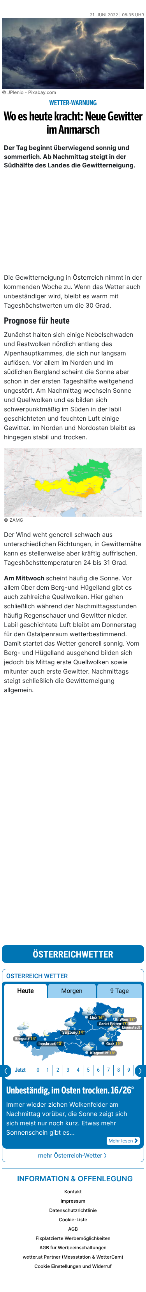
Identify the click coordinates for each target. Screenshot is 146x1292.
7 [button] (108, 1070)
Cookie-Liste (73, 1219)
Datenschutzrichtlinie (73, 1210)
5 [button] (88, 1070)
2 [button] (57, 1070)
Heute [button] (25, 990)
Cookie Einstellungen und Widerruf (73, 1266)
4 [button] (78, 1070)
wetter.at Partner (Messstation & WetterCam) (73, 1257)
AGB (73, 1229)
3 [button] (68, 1070)
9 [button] (128, 1070)
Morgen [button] (72, 990)
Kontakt (72, 1191)
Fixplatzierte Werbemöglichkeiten (72, 1238)
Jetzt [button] (20, 1070)
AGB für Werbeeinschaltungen (73, 1247)
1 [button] (47, 1070)
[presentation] (5, 1071)
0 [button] (38, 1070)
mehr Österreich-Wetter (70, 1155)
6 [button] (98, 1070)
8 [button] (118, 1070)
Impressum (73, 1201)
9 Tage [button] (119, 990)
